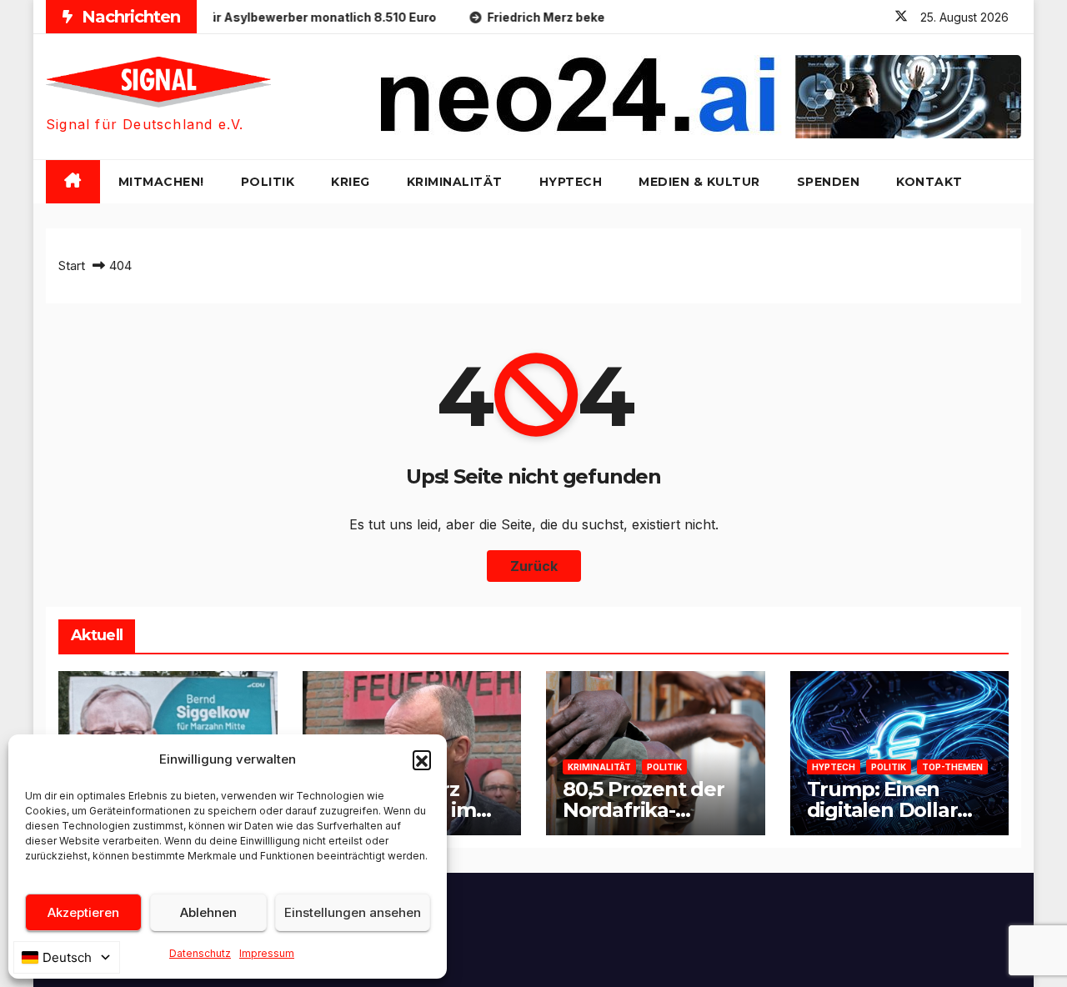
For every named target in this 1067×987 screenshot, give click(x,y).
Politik (268, 181)
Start (71, 265)
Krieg (350, 181)
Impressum (266, 953)
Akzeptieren (83, 912)
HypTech (571, 181)
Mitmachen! (161, 181)
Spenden (828, 181)
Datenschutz (200, 953)
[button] (421, 759)
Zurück (534, 566)
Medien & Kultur (699, 181)
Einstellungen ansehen (352, 912)
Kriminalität (455, 181)
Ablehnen (208, 912)
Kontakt (929, 181)
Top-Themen (952, 767)
